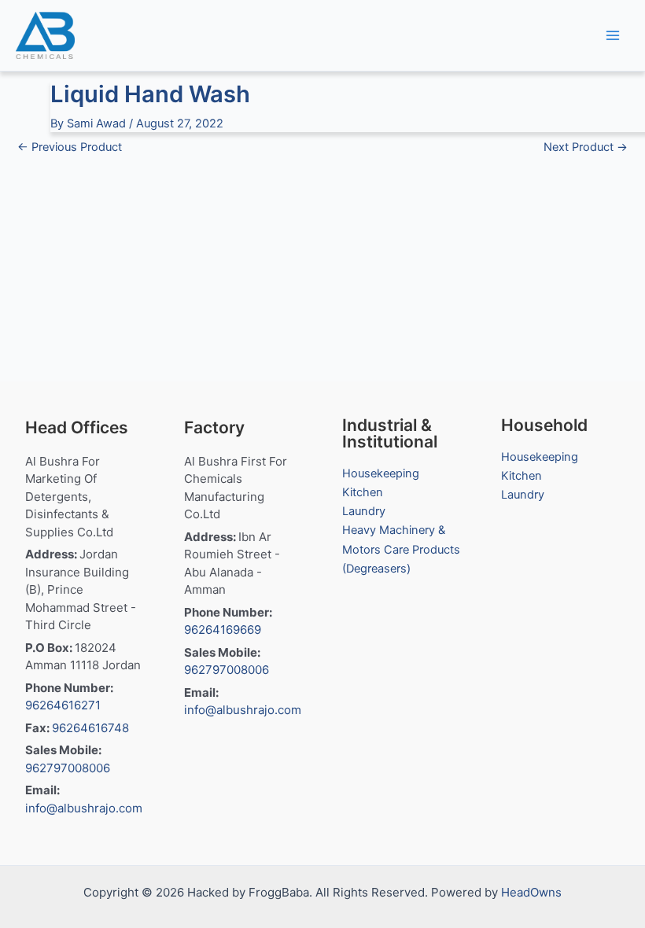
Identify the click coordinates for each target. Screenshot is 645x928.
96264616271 (63, 705)
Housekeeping (380, 473)
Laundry (363, 511)
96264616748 (90, 727)
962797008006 (67, 767)
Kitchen (362, 492)
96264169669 (222, 629)
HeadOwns (531, 892)
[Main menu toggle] (612, 35)
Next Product (586, 147)
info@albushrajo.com (83, 808)
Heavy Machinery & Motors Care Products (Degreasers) (401, 549)
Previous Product (69, 147)
